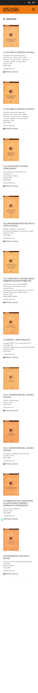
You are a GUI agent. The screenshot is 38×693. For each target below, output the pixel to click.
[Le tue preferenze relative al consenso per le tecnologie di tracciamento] (2, 520)
